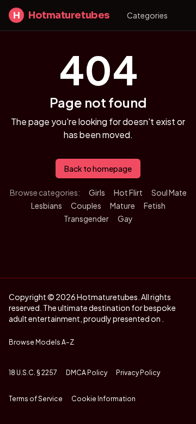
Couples (86, 205)
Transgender (86, 218)
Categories (147, 15)
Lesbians (46, 205)
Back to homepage (98, 168)
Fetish (155, 205)
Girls (97, 192)
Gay (125, 218)
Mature (122, 205)
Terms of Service (36, 399)
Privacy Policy (138, 373)
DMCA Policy (86, 373)
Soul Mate (169, 192)
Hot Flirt (128, 192)
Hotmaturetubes (61, 15)
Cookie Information (103, 399)
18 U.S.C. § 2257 (33, 373)
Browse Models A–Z (41, 342)
